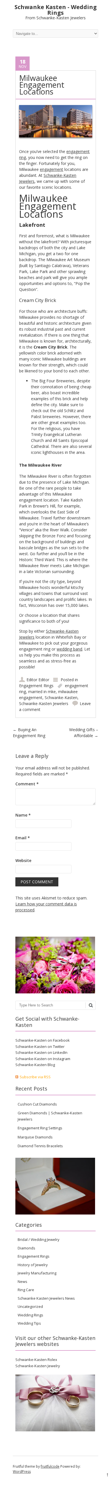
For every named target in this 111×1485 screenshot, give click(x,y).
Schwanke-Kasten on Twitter (40, 1046)
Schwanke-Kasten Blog (35, 1064)
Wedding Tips (29, 1323)
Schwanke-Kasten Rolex (36, 1359)
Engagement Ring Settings (40, 1127)
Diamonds (26, 1248)
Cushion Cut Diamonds (37, 1104)
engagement (51, 169)
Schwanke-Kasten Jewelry (37, 1365)
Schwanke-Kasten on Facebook (42, 1040)
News (22, 1281)
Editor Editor (37, 679)
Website (23, 860)
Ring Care (26, 1289)
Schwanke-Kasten (61, 697)
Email (22, 837)
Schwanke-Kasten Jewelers (43, 703)
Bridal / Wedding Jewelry (38, 1239)
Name (23, 815)
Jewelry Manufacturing (37, 1273)
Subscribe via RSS (35, 1076)
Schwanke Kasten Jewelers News (46, 1298)
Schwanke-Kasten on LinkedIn (41, 1052)
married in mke (42, 691)
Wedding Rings (30, 1315)
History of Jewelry (33, 1264)
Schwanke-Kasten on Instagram (42, 1058)
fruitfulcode (50, 1466)
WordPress (22, 1471)
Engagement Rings (36, 685)
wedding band (69, 649)
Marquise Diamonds (35, 1137)
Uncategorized (30, 1306)
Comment (27, 783)
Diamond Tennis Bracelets (40, 1145)
